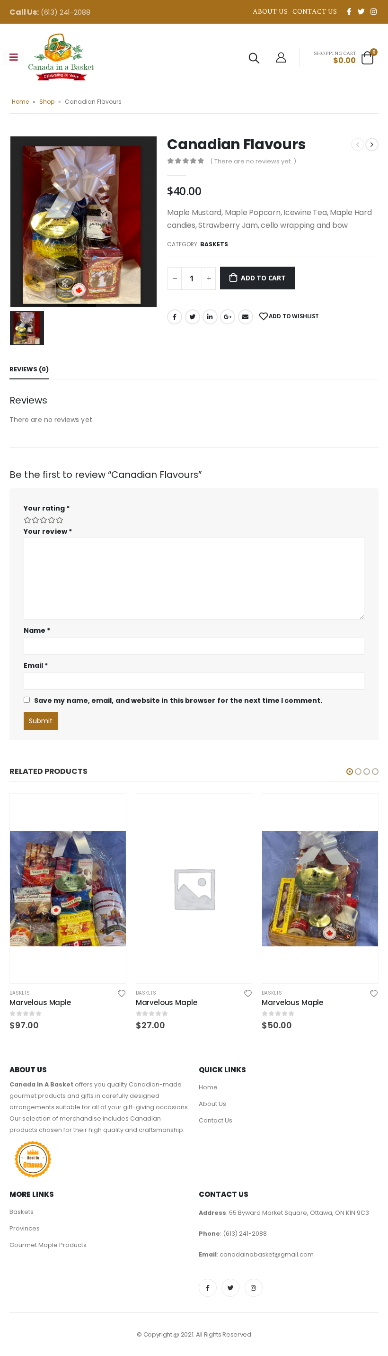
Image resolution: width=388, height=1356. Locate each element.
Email (245, 316)
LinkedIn (210, 316)
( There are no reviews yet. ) (253, 161)
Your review (48, 531)
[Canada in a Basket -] (61, 57)
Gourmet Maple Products (48, 1244)
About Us (270, 12)
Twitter (192, 316)
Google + (227, 316)
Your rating (47, 508)
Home (20, 102)
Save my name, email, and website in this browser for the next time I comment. (178, 700)
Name (37, 630)
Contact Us (314, 12)
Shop (46, 102)
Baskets (214, 244)
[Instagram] (373, 11)
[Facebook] (348, 11)
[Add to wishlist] (121, 993)
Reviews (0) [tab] (29, 369)
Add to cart (263, 277)
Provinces (24, 1228)
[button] (349, 771)
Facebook (174, 316)
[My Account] (281, 57)
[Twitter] (361, 11)
